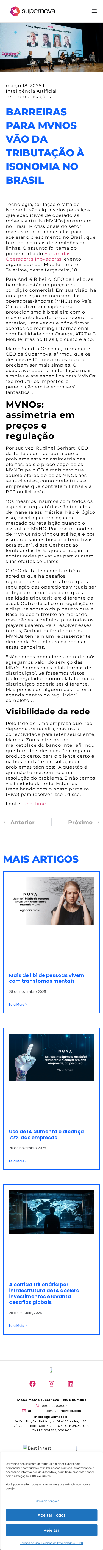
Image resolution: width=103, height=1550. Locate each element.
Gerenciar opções (47, 1500)
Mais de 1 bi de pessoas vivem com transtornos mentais (46, 978)
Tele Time (34, 803)
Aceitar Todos (52, 1515)
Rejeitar (51, 1530)
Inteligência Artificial (31, 91)
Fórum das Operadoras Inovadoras (38, 256)
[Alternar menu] (94, 11)
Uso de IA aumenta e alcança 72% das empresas (46, 1134)
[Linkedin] (70, 1383)
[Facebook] (32, 1383)
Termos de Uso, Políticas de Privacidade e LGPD (51, 1543)
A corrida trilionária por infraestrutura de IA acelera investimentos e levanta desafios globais (44, 1293)
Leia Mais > (18, 1004)
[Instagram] (51, 1383)
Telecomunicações (28, 96)
